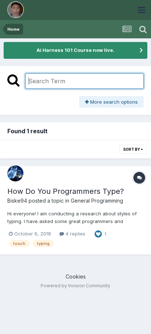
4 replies (74, 234)
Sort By (132, 149)
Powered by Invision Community (75, 285)
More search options (113, 102)
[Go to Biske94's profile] (15, 173)
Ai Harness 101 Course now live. (75, 50)
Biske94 (17, 200)
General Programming (97, 200)
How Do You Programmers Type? (65, 191)
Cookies (76, 276)
